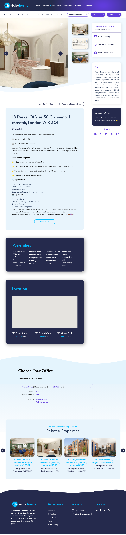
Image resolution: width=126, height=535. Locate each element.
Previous (6, 53)
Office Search (56, 5)
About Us (46, 5)
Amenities (21, 15)
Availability (46, 15)
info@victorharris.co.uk (83, 514)
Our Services (68, 5)
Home (38, 5)
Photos (6, 15)
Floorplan (29, 15)
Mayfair (19, 128)
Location (37, 15)
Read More (44, 222)
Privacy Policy (53, 524)
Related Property (57, 15)
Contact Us (88, 5)
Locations (78, 5)
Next (60, 53)
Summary (13, 15)
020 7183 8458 (80, 510)
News (50, 521)
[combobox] (98, 15)
